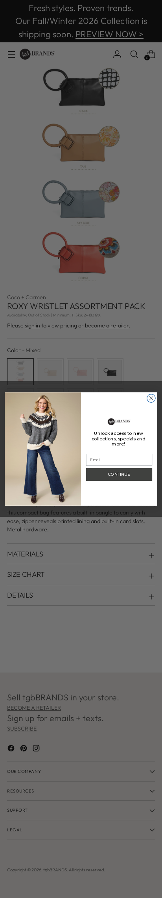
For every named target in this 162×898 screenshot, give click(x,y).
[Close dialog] (151, 398)
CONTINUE (119, 474)
